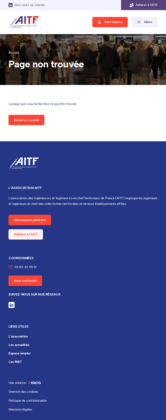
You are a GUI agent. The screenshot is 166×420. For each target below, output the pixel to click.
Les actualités (19, 345)
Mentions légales (20, 409)
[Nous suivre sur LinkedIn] (12, 305)
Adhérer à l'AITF (26, 234)
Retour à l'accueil (26, 120)
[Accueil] (24, 22)
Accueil (14, 52)
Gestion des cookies (23, 392)
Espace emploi (19, 353)
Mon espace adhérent (30, 220)
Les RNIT (15, 362)
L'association (18, 336)
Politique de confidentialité (28, 400)
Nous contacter (25, 281)
